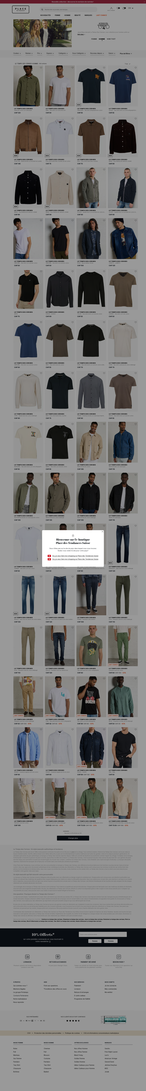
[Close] (102, 531)
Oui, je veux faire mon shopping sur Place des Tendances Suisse (75, 556)
